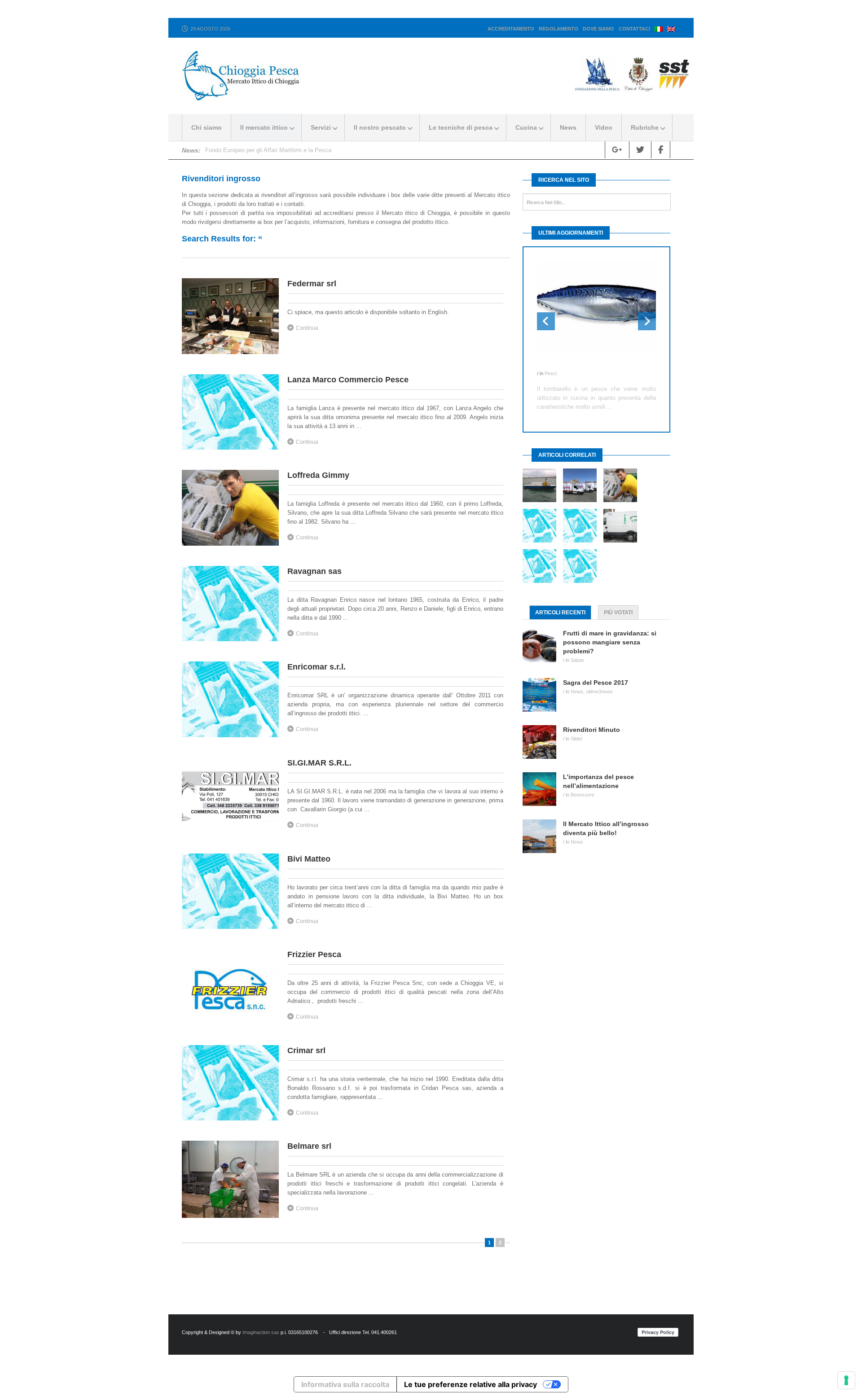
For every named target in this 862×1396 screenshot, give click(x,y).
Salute (577, 660)
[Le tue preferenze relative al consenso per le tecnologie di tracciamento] (846, 1380)
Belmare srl (309, 1146)
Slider (577, 738)
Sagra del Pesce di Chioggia (242, 150)
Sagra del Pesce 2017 (595, 682)
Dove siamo (598, 28)
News (568, 127)
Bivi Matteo (308, 858)
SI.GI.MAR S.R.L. (319, 762)
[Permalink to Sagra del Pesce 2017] (543, 695)
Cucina (526, 127)
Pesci (551, 373)
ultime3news (599, 691)
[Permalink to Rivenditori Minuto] (543, 742)
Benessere (582, 794)
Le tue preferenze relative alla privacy (470, 1384)
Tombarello (554, 364)
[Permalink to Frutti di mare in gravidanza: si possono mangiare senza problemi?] (543, 645)
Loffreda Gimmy (318, 475)
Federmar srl (311, 283)
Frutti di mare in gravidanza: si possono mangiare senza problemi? (609, 642)
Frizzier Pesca (314, 954)
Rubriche (645, 127)
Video (603, 127)
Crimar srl (306, 1050)
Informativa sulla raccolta (345, 1384)
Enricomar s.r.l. (316, 666)
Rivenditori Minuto (591, 729)
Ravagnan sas (314, 571)
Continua (307, 328)
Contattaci (634, 28)
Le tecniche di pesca (461, 127)
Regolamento (558, 28)
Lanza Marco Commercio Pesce (348, 379)
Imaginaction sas (260, 1332)
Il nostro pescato (380, 127)
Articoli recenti (560, 612)
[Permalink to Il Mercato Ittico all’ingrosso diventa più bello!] (543, 836)
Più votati (618, 612)
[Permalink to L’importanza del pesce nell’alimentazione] (543, 789)
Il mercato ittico (264, 127)
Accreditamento (511, 28)
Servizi (321, 127)
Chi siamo (206, 127)
